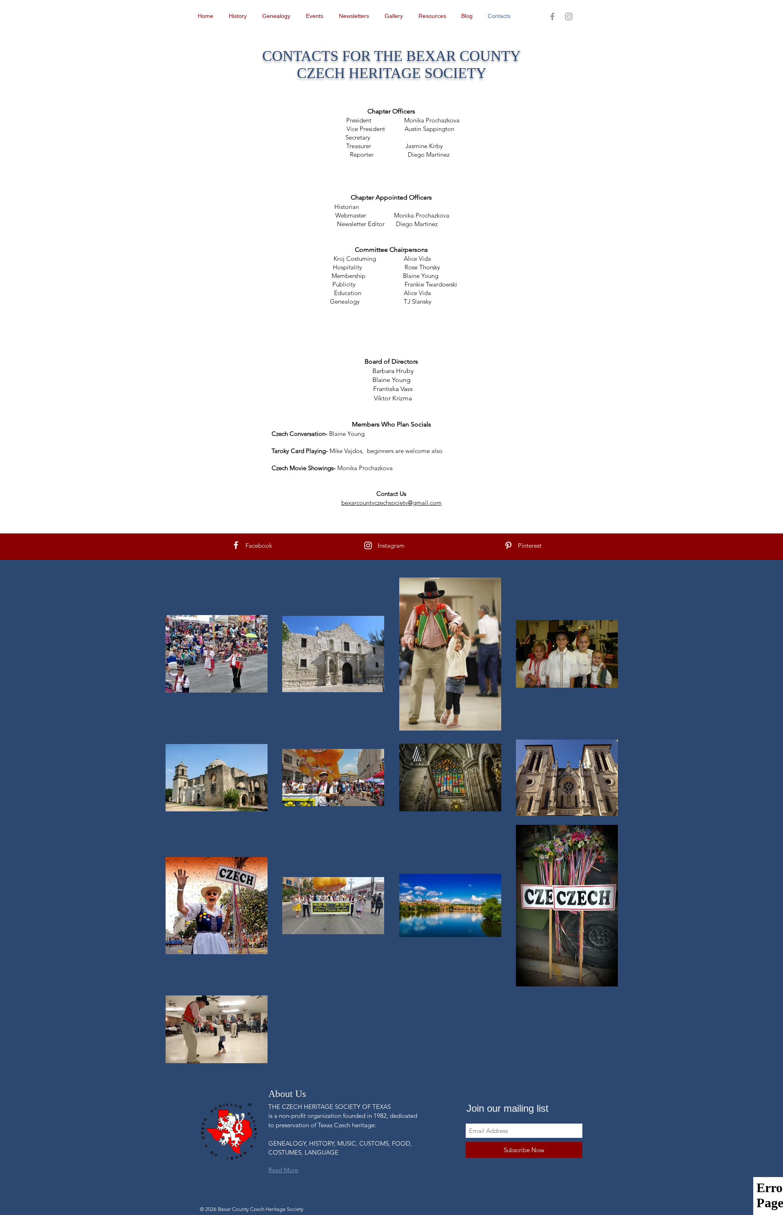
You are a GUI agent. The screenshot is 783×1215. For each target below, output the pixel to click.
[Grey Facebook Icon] (552, 16)
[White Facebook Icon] (236, 545)
